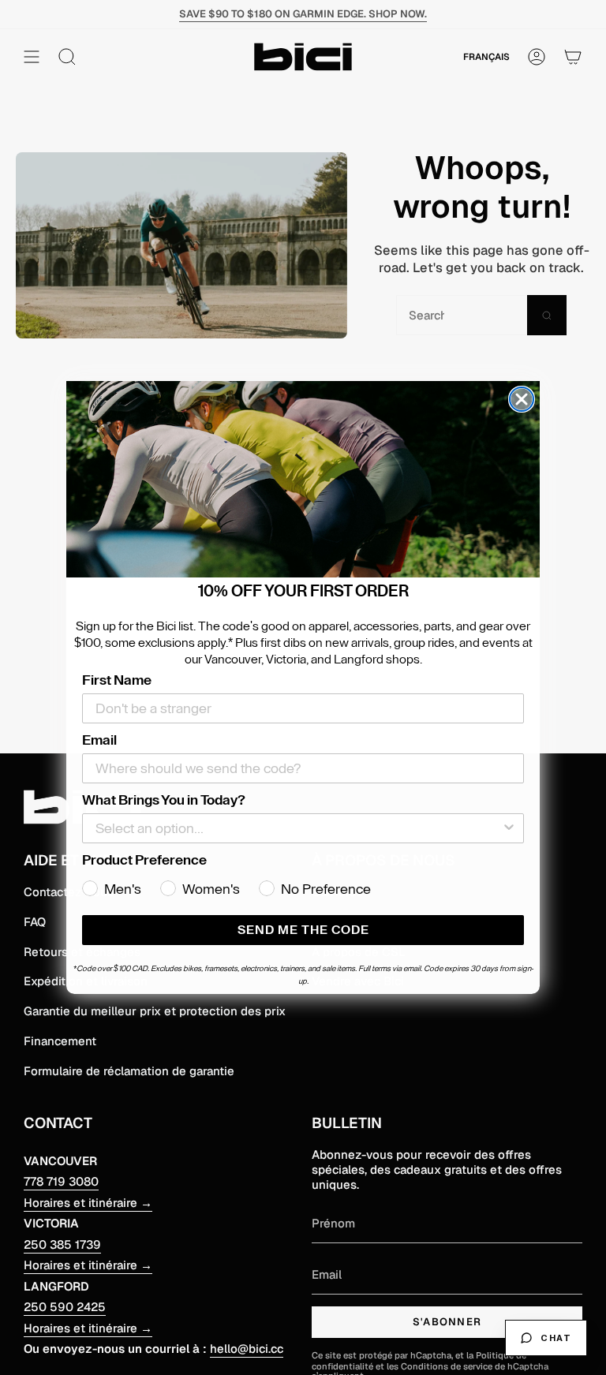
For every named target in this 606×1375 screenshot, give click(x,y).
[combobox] (298, 828)
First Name (117, 680)
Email (99, 740)
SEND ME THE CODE (303, 930)
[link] (303, 479)
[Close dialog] (521, 399)
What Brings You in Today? (163, 800)
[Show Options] (509, 828)
